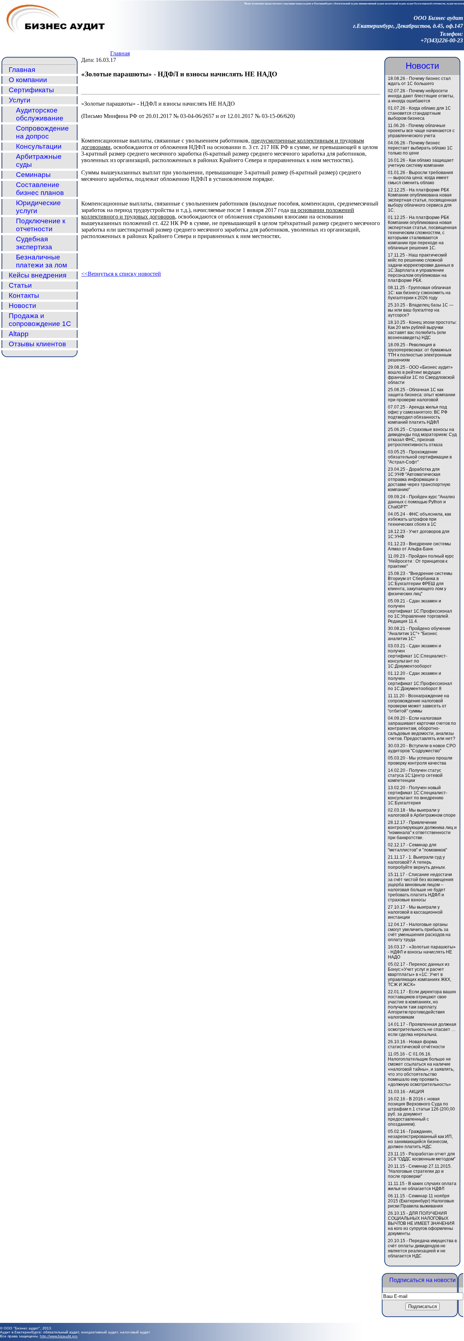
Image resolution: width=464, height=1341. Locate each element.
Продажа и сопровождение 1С (40, 319)
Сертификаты (31, 90)
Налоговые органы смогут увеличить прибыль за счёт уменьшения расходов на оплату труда (419, 932)
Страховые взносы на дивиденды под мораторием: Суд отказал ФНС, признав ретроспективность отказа (422, 437)
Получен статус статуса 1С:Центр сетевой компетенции (415, 775)
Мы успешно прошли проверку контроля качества (420, 761)
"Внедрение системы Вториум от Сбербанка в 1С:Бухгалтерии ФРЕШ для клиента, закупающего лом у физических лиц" (420, 583)
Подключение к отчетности (40, 225)
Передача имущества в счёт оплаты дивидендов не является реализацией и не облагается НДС (422, 1248)
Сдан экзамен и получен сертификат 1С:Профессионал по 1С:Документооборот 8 (420, 681)
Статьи (20, 285)
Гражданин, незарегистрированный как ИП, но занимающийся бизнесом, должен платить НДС (420, 1139)
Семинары (33, 174)
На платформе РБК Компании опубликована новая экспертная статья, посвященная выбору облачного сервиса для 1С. (422, 200)
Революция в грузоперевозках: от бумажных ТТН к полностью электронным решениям (419, 352)
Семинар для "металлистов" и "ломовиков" (417, 847)
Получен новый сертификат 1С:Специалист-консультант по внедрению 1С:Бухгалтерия (417, 795)
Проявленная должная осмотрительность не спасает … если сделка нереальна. (422, 1029)
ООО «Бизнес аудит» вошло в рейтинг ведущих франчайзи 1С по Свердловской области (421, 375)
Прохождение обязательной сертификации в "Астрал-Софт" (420, 457)
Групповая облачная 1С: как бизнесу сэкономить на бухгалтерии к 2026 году (419, 292)
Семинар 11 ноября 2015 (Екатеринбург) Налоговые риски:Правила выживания (421, 1201)
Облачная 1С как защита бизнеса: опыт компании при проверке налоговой (421, 394)
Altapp (19, 334)
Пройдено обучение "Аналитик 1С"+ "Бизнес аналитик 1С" (419, 633)
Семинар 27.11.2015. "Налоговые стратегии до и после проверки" (420, 1171)
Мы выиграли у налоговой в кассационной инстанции (415, 912)
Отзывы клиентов (37, 344)
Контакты (24, 295)
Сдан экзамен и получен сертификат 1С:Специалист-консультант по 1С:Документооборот (417, 656)
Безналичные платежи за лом (41, 261)
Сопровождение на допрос (42, 132)
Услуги (19, 100)
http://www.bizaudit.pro (59, 1336)
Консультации (39, 146)
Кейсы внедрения (37, 275)
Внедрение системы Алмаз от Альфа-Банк (419, 546)
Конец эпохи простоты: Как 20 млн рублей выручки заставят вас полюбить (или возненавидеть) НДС (422, 330)
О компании (28, 80)
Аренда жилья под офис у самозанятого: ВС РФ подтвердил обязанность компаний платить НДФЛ (417, 415)
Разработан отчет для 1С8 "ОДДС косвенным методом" (421, 1156)
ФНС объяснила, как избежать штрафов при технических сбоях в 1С (419, 519)
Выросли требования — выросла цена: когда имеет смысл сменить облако (420, 177)
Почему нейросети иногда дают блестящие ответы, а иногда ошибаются (421, 95)
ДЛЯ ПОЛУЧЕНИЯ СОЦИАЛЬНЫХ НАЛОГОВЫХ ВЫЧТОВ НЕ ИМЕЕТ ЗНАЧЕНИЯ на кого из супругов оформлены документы (421, 1223)
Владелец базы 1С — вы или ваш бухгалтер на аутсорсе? (420, 310)
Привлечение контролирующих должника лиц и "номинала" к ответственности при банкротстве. (422, 830)
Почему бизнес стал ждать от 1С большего (419, 81)
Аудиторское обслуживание (39, 114)
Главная (120, 53)
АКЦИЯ (416, 1091)
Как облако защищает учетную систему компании (421, 163)
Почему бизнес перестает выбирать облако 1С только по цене (420, 148)
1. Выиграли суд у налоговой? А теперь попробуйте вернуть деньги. (417, 862)
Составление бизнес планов (40, 188)
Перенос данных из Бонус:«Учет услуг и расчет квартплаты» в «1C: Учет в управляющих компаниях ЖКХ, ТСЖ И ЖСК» (419, 974)
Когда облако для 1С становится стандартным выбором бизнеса (419, 113)
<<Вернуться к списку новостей (121, 274)
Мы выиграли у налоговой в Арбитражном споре (422, 813)
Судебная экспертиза (34, 243)
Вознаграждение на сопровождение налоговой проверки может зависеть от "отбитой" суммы (418, 703)
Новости (22, 305)
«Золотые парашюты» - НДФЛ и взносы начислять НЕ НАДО (422, 952)
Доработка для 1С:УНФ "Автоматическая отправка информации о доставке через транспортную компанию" (419, 479)
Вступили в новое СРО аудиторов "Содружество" (422, 748)
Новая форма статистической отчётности (416, 1044)
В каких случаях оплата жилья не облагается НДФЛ (422, 1186)
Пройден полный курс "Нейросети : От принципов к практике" (421, 561)
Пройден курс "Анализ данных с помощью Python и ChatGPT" (421, 501)
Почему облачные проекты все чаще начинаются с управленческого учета (421, 130)
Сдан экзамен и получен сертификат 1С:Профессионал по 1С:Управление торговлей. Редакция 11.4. (420, 611)
